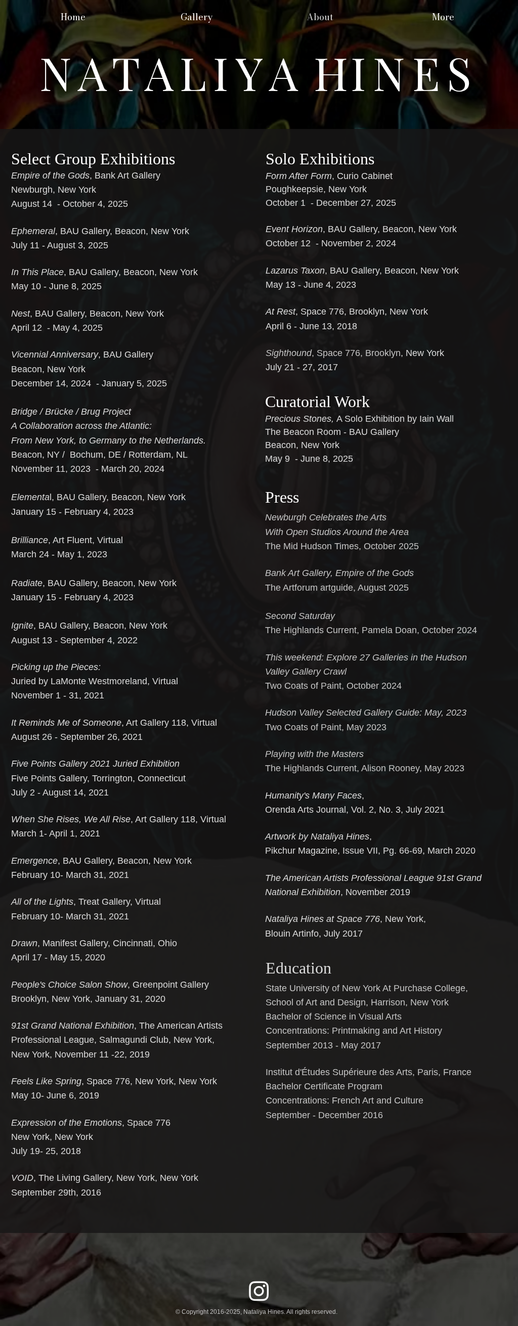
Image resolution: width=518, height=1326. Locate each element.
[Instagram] (259, 1290)
